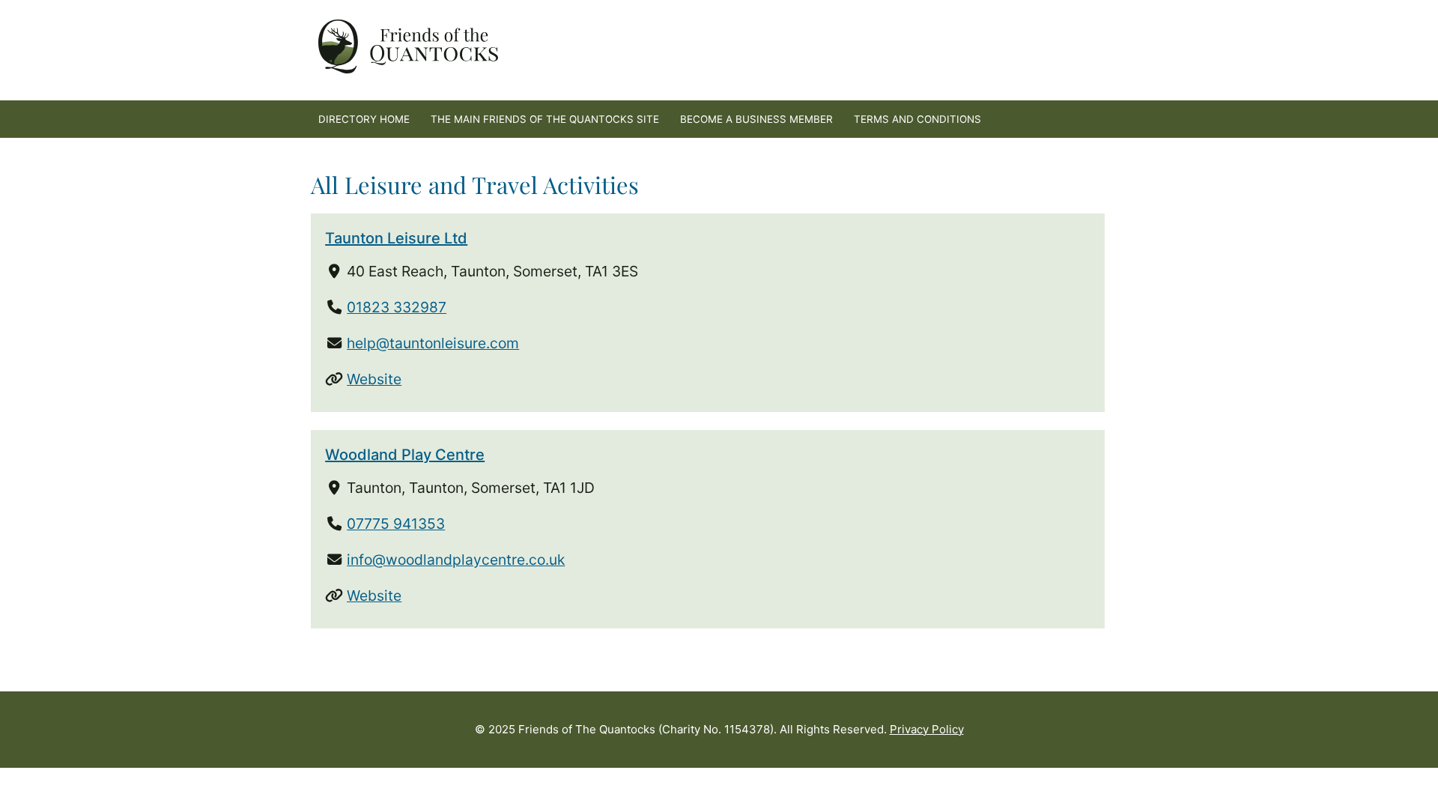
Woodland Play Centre (405, 455)
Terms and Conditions (917, 119)
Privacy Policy (927, 729)
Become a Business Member (756, 119)
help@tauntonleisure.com (433, 343)
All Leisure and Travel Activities (475, 184)
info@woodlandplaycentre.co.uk (456, 560)
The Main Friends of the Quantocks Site (545, 119)
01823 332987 (396, 307)
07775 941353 (396, 524)
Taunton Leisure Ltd (396, 238)
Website (374, 379)
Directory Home (364, 119)
